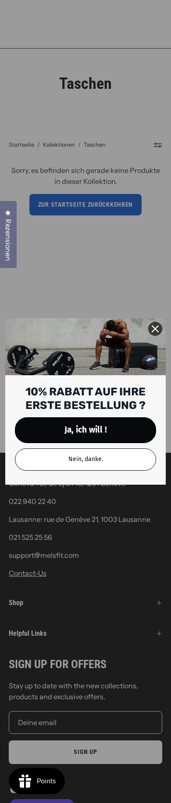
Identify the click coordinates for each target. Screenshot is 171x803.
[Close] (155, 328)
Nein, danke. (85, 459)
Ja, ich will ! (85, 430)
